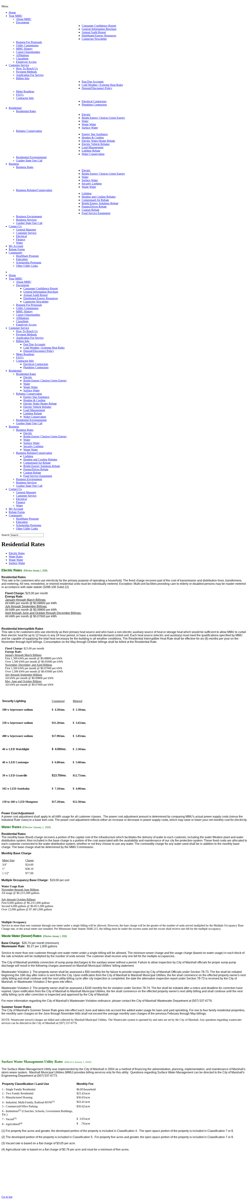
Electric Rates (17, 553)
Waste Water (16, 559)
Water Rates (16, 556)
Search (5, 535)
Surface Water (17, 563)
